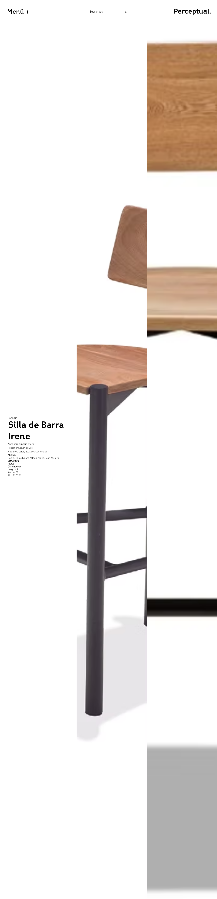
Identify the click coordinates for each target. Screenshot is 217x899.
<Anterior (12, 418)
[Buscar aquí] (126, 11)
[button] (18, 12)
